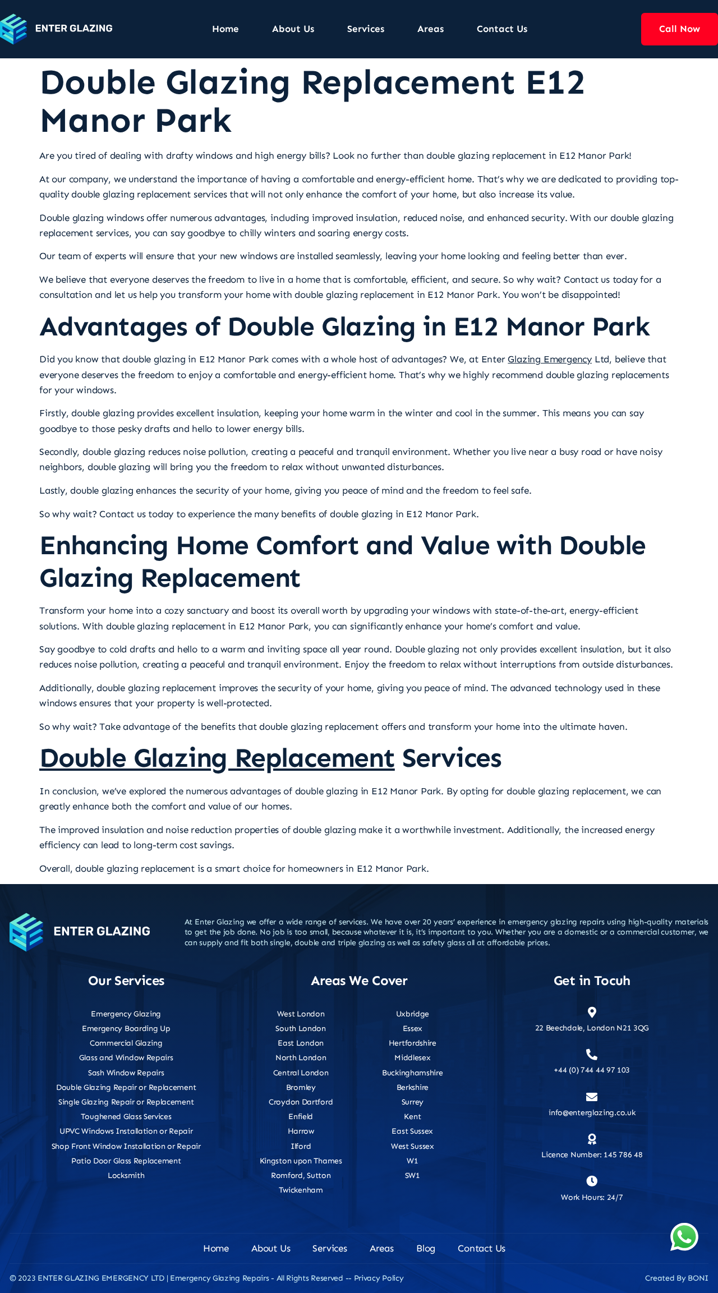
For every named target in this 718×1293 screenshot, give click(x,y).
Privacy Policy (379, 1278)
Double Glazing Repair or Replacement (126, 1087)
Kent (412, 1116)
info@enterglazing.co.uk (592, 1112)
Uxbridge (413, 1014)
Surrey (413, 1102)
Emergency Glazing (126, 1014)
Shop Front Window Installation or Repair (126, 1146)
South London (300, 1028)
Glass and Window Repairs (126, 1057)
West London (301, 1014)
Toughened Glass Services (126, 1116)
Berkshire (413, 1087)
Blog (425, 1248)
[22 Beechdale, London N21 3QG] (591, 1012)
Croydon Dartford (301, 1102)
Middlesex (412, 1057)
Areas (430, 28)
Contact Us (502, 28)
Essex (413, 1028)
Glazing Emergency (550, 359)
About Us (293, 28)
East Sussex (412, 1131)
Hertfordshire (412, 1043)
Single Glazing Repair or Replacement (126, 1102)
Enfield (300, 1116)
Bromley (301, 1087)
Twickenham (301, 1190)
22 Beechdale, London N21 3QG (592, 1028)
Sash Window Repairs (126, 1073)
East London (301, 1043)
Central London (301, 1073)
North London (300, 1057)
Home (225, 28)
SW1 (412, 1175)
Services (365, 28)
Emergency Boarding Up (126, 1028)
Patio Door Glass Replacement (126, 1161)
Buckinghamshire (412, 1073)
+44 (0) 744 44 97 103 (592, 1070)
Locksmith (126, 1175)
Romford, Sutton (301, 1175)
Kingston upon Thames (301, 1161)
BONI (698, 1278)
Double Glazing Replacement (217, 758)
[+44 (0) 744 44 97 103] (591, 1054)
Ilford (301, 1146)
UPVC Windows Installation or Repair (126, 1131)
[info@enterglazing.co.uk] (591, 1097)
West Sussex (412, 1146)
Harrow (301, 1131)
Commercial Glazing (126, 1043)
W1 (412, 1161)
